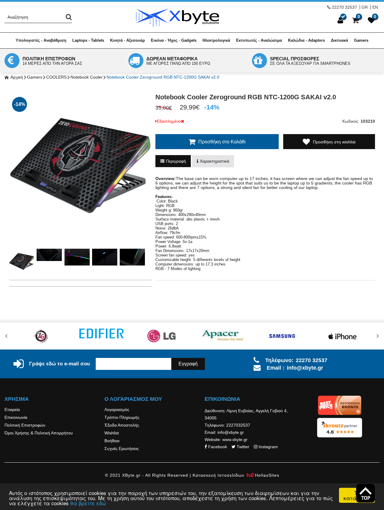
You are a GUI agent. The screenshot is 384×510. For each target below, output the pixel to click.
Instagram (268, 446)
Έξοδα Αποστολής (121, 425)
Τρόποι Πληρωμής (122, 417)
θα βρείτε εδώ (88, 503)
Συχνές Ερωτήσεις (121, 448)
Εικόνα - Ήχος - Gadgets (173, 40)
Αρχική (16, 77)
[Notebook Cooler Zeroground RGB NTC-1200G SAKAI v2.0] (80, 165)
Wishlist (111, 432)
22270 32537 (344, 7)
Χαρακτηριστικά (214, 161)
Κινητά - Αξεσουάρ (127, 40)
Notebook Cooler (86, 77)
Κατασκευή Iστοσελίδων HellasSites (236, 475)
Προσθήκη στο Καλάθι (222, 141)
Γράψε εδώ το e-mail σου (59, 364)
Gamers (361, 40)
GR (365, 7)
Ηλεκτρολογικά (216, 40)
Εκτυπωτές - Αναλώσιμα (259, 40)
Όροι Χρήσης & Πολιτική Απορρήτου (38, 432)
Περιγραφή (176, 161)
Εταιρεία (12, 409)
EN (375, 7)
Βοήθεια (111, 440)
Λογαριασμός (116, 409)
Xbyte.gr (177, 17)
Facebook (217, 446)
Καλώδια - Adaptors (306, 40)
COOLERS (56, 77)
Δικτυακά (339, 40)
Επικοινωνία (15, 417)
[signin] (340, 20)
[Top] (365, 493)
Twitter (243, 446)
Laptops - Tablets (88, 40)
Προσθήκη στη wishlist (334, 142)
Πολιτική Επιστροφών (24, 425)
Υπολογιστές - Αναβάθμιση (41, 40)
